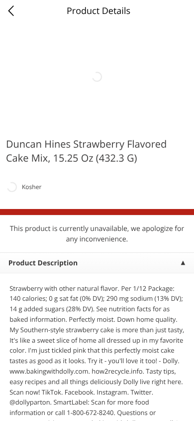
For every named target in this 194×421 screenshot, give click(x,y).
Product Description (43, 263)
